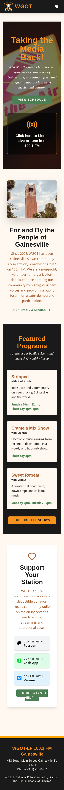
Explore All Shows (32, 520)
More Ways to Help (35, 695)
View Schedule (32, 99)
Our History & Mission (29, 309)
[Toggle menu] (56, 6)
